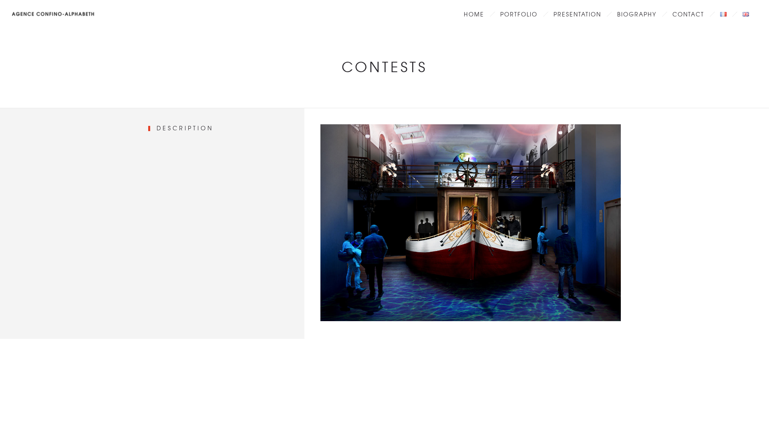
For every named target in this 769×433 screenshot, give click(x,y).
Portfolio (518, 14)
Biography (636, 14)
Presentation (577, 14)
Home (474, 14)
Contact (688, 14)
